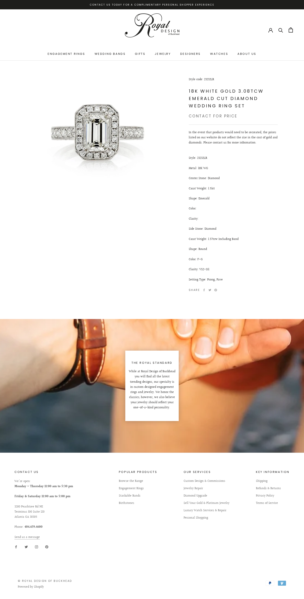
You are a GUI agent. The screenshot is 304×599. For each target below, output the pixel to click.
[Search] (280, 30)
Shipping (262, 481)
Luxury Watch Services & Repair (205, 510)
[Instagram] (36, 547)
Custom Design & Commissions (204, 481)
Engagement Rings (66, 54)
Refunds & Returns (268, 488)
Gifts (140, 54)
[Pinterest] (215, 290)
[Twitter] (210, 290)
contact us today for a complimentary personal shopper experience (152, 4)
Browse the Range (131, 481)
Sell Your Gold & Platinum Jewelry (206, 503)
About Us (246, 54)
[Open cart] (291, 30)
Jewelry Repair (193, 488)
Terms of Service (267, 503)
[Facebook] (204, 290)
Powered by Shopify (31, 587)
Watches (219, 54)
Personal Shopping (196, 518)
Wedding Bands (110, 54)
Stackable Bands (129, 496)
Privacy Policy (265, 496)
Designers (190, 54)
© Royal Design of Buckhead (45, 581)
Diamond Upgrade (195, 496)
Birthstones (126, 503)
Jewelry (163, 54)
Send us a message (27, 537)
